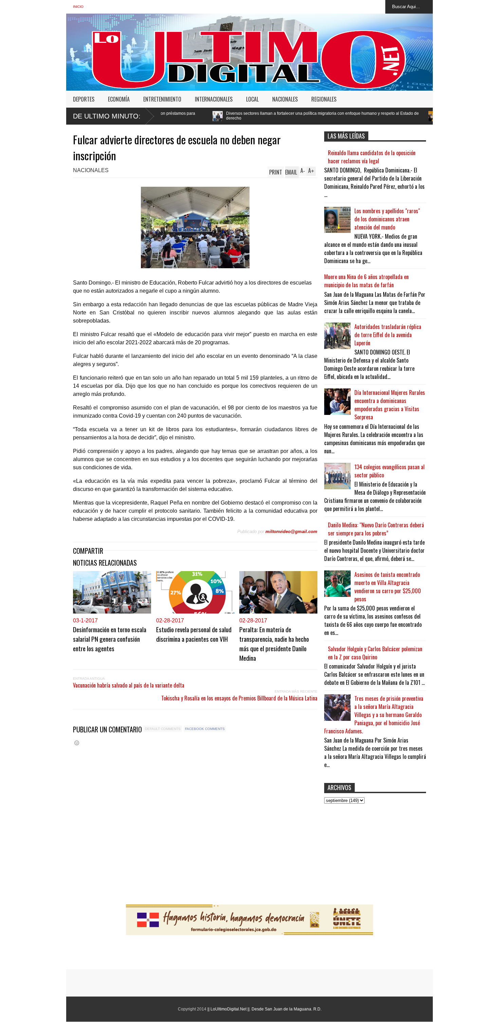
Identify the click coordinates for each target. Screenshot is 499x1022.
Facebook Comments (205, 729)
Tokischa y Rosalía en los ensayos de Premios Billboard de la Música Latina (239, 698)
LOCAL (252, 99)
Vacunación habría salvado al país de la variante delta (128, 685)
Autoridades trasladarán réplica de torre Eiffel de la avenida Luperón (387, 335)
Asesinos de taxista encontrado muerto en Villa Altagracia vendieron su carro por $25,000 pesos (387, 586)
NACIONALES (285, 99)
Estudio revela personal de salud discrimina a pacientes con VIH (194, 633)
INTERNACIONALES (214, 99)
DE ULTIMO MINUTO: (107, 116)
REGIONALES (323, 99)
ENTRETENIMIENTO (162, 99)
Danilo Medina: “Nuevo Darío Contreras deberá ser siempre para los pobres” (376, 529)
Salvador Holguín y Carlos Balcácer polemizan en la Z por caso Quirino (375, 653)
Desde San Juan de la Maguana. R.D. (286, 1009)
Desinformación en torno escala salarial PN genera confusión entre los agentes (109, 638)
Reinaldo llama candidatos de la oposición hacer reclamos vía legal (371, 157)
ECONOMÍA (119, 99)
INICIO (78, 6)
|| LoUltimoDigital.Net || (228, 1009)
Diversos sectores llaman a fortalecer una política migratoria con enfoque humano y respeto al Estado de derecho (259, 116)
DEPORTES (83, 99)
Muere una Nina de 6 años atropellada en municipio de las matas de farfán (366, 281)
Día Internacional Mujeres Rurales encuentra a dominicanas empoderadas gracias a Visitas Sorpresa (389, 404)
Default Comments (163, 729)
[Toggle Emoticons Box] (76, 742)
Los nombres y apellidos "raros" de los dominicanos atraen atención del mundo (387, 219)
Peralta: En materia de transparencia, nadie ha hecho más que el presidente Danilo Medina (274, 643)
